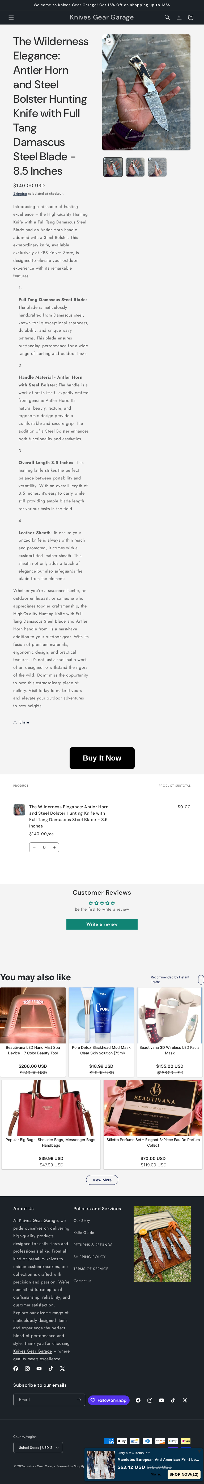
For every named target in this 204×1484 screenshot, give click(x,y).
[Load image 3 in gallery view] (157, 167)
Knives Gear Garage (38, 1220)
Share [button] (24, 722)
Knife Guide (84, 1232)
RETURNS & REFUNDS (93, 1244)
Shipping (20, 193)
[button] (11, 17)
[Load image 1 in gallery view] (113, 167)
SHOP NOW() (184, 1474)
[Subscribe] (79, 1400)
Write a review (101, 924)
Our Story (82, 1220)
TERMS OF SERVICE (91, 1268)
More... (157, 1474)
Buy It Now (102, 758)
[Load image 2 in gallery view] (135, 167)
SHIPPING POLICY (90, 1256)
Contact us (83, 1280)
